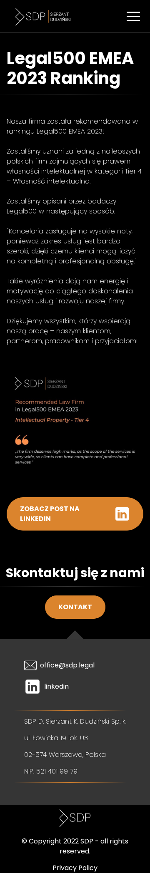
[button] (133, 16)
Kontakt (75, 607)
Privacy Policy (75, 868)
